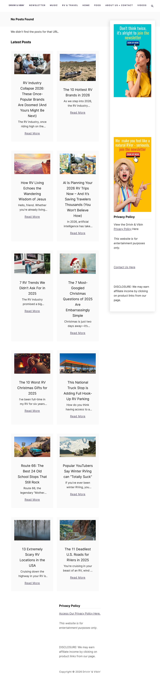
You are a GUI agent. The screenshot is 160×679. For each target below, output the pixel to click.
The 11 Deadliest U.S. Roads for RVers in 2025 (78, 554)
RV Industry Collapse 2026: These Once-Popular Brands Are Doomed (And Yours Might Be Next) (32, 99)
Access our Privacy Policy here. (79, 613)
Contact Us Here (124, 267)
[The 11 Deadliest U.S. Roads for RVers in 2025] (78, 530)
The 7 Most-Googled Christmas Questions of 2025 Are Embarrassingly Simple (77, 299)
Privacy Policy (123, 229)
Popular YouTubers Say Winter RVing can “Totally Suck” (78, 471)
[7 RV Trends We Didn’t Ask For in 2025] (32, 263)
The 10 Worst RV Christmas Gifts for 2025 (32, 387)
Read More (32, 134)
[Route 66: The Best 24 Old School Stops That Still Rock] (32, 447)
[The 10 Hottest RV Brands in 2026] (78, 67)
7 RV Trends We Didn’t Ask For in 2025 (32, 288)
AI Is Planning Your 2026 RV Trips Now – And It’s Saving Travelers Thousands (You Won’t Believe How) (77, 199)
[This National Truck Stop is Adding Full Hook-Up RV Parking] (78, 363)
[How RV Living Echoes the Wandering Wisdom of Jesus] (32, 164)
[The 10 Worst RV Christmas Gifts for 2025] (32, 363)
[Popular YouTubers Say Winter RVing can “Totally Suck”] (78, 447)
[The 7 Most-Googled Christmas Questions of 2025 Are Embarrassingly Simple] (78, 263)
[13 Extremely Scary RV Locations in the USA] (32, 530)
